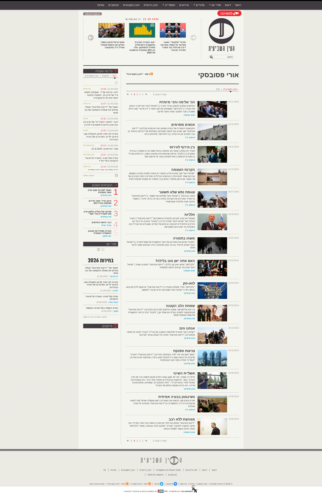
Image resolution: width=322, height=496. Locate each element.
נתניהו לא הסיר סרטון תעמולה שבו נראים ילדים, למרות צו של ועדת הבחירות (101, 136)
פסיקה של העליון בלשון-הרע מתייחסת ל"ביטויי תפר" (97, 212)
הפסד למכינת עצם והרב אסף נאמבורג (99, 191)
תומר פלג (113, 302)
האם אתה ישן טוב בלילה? (175, 261)
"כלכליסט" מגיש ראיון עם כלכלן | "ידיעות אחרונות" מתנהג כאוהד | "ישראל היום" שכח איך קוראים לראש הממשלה (161, 266)
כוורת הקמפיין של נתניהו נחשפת (102, 308)
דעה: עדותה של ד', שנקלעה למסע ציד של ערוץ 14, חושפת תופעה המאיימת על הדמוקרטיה (101, 95)
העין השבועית (131, 5)
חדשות (105, 75)
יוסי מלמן (107, 236)
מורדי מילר (106, 225)
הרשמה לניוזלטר (92, 14)
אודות (100, 5)
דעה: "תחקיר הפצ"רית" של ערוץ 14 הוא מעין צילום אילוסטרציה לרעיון (100, 123)
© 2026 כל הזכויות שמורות (221, 484)
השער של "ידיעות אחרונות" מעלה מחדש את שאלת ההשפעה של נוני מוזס (101, 110)
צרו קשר (183, 484)
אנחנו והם (187, 328)
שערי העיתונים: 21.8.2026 (104, 148)
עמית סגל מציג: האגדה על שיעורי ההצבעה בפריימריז (101, 159)
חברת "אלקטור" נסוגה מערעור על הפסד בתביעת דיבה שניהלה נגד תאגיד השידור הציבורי (173, 46)
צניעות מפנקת (184, 351)
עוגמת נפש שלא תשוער (177, 192)
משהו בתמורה (184, 238)
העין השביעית (230, 89)
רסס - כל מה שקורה (139, 484)
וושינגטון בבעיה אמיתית (176, 397)
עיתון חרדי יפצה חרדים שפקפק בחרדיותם (100, 202)
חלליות (189, 214)
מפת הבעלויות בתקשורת (168, 470)
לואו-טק (189, 283)
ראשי (238, 5)
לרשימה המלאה (88, 175)
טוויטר (157, 484)
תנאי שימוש (202, 484)
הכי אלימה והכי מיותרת (177, 102)
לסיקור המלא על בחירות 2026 (95, 317)
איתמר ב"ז (190, 137)
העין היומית (151, 5)
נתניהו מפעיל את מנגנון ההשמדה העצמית (99, 232)
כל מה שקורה (103, 71)
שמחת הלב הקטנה (180, 306)
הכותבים (113, 5)
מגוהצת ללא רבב (182, 419)
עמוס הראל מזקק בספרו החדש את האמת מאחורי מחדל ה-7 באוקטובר (112, 45)
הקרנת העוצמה (183, 169)
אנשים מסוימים (183, 124)
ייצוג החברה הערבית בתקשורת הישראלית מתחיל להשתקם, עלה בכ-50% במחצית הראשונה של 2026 (142, 47)
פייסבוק (107, 326)
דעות (228, 5)
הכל (218, 89)
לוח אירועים (191, 470)
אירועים (184, 5)
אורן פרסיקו (189, 251)
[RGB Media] (162, 491)
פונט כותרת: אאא (97, 484)
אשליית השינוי (184, 373)
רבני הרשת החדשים (101, 222)
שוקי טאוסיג (189, 115)
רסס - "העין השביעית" (138, 74)
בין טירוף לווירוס (182, 147)
